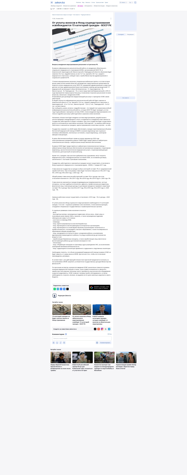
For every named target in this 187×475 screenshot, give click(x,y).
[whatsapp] (54, 289)
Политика (78, 2)
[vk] (64, 289)
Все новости (76, 14)
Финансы (88, 2)
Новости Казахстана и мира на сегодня (62, 14)
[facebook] (61, 289)
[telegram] (58, 289)
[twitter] (67, 289)
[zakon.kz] (60, 2)
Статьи (93, 2)
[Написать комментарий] (81, 338)
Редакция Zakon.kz (85, 14)
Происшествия (100, 2)
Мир (83, 2)
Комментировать (105, 342)
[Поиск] (135, 2)
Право (106, 2)
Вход (110, 334)
